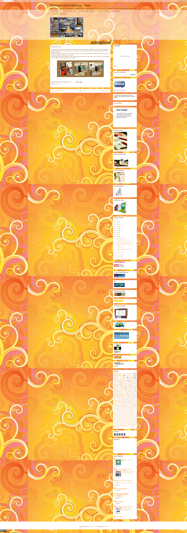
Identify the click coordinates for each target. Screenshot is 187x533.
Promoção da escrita (120, 380)
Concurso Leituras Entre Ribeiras (125, 411)
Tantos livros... (119, 459)
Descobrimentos (123, 412)
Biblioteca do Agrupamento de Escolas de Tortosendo (123, 470)
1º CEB (132, 391)
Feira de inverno (131, 416)
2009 (117, 236)
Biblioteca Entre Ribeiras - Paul (70, 5)
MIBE (115, 390)
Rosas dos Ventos (125, 384)
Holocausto (130, 395)
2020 (117, 220)
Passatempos (116, 11)
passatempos (131, 386)
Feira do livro (58, 83)
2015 (117, 224)
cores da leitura (119, 501)
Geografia (122, 401)
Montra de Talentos (103, 11)
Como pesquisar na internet (87, 11)
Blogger (106, 526)
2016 (117, 222)
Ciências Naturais (130, 387)
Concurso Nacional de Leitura (123, 379)
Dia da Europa (124, 394)
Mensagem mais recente (57, 91)
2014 (117, 226)
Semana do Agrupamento (123, 390)
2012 (117, 230)
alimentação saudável (118, 422)
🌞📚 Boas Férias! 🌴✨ (126, 460)
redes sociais (128, 425)
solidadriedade (123, 406)
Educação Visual (130, 389)
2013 (117, 228)
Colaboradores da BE (123, 385)
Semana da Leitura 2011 (128, 383)
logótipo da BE (116, 424)
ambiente (132, 396)
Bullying (117, 409)
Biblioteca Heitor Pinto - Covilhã (124, 506)
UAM (133, 421)
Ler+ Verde (127, 402)
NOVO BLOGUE (119, 502)
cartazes (116, 406)
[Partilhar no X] (79, 82)
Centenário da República (119, 392)
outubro (119, 256)
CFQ (124, 409)
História (115, 417)
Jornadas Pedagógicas (123, 417)
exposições (118, 376)
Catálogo (128, 409)
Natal (131, 377)
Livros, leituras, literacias (122, 488)
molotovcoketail (92, 526)
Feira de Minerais (122, 416)
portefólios (117, 425)
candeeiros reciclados (129, 405)
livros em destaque (124, 391)
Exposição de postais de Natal (124, 242)
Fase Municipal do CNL (120, 489)
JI (124, 386)
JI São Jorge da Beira (131, 401)
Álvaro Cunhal (130, 406)
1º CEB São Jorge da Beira (126, 397)
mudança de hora (124, 424)
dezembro (119, 238)
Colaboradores (124, 410)
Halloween (116, 384)
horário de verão (121, 423)
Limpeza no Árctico (123, 418)
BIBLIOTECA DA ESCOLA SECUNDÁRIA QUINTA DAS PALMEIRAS (122, 494)
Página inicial (55, 11)
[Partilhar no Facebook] (80, 82)
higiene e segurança (127, 422)
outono (134, 424)
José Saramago (119, 402)
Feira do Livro (120, 247)
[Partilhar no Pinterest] (81, 82)
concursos (130, 376)
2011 (117, 232)
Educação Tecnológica (119, 389)
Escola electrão (123, 415)
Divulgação (116, 415)
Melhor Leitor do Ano (132, 418)
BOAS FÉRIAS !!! (119, 497)
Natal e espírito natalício (122, 240)
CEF (121, 409)
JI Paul (125, 396)
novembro (119, 255)
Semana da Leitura (120, 377)
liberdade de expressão (130, 423)
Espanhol (129, 415)
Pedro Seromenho (117, 421)
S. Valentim (129, 421)
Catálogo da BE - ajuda (69, 11)
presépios (122, 425)
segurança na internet (119, 387)
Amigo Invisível (120, 252)
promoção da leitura (122, 374)
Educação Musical (123, 395)
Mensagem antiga (104, 91)
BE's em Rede (119, 516)
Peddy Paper (123, 404)
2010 (117, 234)
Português (131, 404)
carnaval (116, 397)
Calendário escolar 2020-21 (59, 13)
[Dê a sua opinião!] (77, 82)
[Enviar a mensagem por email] (76, 82)
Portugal (123, 421)
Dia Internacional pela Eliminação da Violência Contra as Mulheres (126, 509)
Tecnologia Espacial (118, 405)
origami (130, 424)
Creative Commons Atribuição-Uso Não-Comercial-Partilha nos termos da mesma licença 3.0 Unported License (45, 532)
